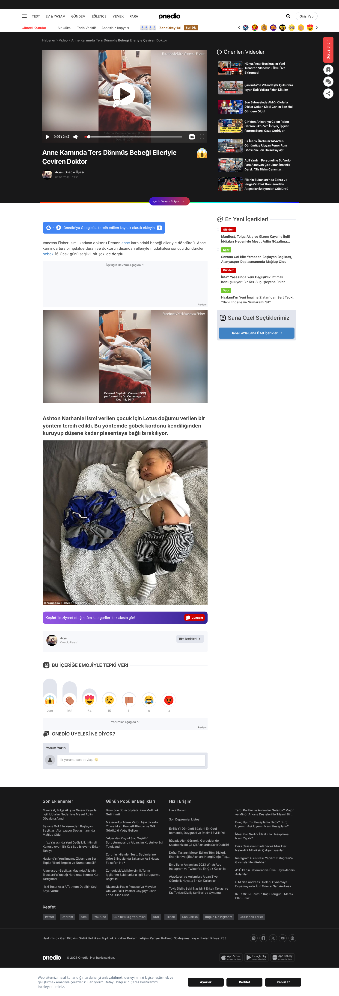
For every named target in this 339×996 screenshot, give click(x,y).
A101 (156, 917)
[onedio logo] (169, 16)
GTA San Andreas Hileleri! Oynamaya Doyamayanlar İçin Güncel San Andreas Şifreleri (263, 886)
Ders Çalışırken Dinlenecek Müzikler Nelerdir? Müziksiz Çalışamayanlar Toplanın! (260, 850)
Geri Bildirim (68, 938)
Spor (226, 250)
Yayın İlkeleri (200, 938)
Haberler (48, 40)
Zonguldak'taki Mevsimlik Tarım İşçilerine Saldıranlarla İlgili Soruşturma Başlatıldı (133, 875)
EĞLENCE (99, 16)
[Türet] (254, 27)
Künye (215, 938)
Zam (83, 917)
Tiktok (170, 917)
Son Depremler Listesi (184, 819)
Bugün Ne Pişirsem (218, 917)
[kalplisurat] (310, 27)
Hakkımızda (51, 938)
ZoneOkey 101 (170, 28)
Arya (69, 172)
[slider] (133, 137)
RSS (223, 938)
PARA (134, 16)
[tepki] (50, 700)
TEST (36, 16)
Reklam (132, 938)
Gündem (228, 229)
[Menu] (24, 16)
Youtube (100, 917)
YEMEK (118, 16)
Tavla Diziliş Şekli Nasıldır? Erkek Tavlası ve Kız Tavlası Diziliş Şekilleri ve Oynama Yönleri (198, 893)
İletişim (144, 938)
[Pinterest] (292, 938)
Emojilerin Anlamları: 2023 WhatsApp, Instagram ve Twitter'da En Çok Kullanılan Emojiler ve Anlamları (198, 869)
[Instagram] (254, 938)
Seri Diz (191, 27)
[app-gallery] (283, 957)
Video (63, 40)
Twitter (49, 917)
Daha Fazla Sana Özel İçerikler (254, 333)
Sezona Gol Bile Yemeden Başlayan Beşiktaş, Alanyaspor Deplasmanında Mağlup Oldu (256, 259)
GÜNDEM (78, 16)
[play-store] (257, 957)
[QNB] (245, 27)
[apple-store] (231, 957)
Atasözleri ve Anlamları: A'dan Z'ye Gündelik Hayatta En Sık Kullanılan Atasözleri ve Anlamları (193, 881)
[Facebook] (263, 938)
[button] (192, 137)
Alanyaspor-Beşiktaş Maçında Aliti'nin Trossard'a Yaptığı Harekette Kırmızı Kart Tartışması (71, 875)
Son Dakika (190, 917)
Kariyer (155, 938)
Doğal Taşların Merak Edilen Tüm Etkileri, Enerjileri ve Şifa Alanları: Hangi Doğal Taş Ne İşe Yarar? (198, 857)
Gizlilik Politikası (90, 938)
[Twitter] (273, 938)
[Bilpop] (273, 27)
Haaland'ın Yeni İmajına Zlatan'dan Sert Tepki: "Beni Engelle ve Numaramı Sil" (257, 299)
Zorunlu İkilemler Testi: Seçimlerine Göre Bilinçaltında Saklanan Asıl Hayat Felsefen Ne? (132, 858)
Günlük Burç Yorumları (129, 917)
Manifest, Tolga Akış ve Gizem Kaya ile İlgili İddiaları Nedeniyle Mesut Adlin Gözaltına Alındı (255, 239)
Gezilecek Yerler (251, 917)
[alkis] (301, 27)
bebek (48, 254)
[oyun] (291, 27)
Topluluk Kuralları (114, 938)
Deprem (67, 917)
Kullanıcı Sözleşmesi (175, 938)
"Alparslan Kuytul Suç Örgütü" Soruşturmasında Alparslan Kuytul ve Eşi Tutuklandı (134, 842)
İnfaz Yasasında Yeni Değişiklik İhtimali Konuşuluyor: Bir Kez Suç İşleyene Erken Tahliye (253, 279)
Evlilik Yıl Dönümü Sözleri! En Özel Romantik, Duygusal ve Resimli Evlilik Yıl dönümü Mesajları (197, 833)
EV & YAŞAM (55, 16)
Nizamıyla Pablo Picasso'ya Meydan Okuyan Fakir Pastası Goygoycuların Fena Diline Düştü (131, 891)
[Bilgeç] (264, 27)
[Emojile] (282, 27)
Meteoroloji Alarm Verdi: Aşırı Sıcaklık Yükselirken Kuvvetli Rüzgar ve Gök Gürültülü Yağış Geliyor (132, 826)
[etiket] (202, 153)
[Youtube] (283, 938)
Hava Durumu (178, 810)
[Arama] (288, 16)
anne (126, 242)
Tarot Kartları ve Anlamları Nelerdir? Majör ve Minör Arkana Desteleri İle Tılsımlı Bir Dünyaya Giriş (264, 814)
